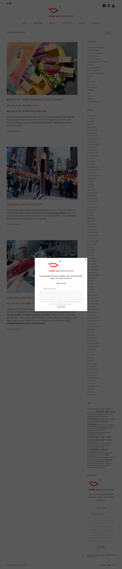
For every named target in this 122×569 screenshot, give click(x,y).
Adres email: (61, 283)
